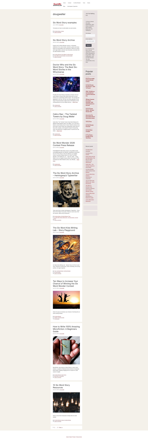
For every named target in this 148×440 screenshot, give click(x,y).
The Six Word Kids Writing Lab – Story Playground (65, 229)
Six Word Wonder (77, 2)
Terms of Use (79, 436)
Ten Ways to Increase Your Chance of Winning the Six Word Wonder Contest (65, 283)
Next (61, 427)
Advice (62, 31)
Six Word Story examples (65, 22)
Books (88, 2)
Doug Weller (63, 54)
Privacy (74, 436)
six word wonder (69, 55)
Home (64, 2)
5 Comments (56, 318)
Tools (84, 2)
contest (55, 317)
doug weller (56, 55)
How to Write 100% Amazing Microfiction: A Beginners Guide (66, 329)
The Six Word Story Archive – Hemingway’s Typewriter (66, 174)
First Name (88, 33)
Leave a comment (57, 32)
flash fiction (56, 376)
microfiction (61, 376)
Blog (64, 6)
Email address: (89, 39)
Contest (69, 2)
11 (58, 427)
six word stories (62, 55)
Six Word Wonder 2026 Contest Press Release (64, 144)
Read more (75, 102)
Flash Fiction (63, 374)
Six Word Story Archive (64, 40)
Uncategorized (57, 105)
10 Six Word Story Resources (61, 386)
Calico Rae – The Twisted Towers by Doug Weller (65, 115)
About (70, 436)
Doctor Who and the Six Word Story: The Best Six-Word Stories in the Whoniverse (65, 68)
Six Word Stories (57, 31)
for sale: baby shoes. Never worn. (60, 217)
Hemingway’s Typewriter (72, 6)
